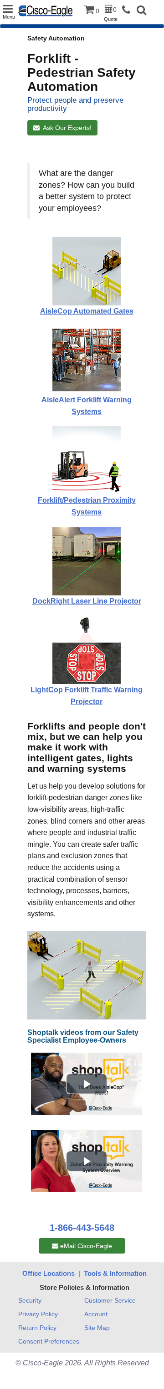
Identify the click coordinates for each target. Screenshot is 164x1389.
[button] (141, 11)
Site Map (97, 1327)
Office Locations (48, 1273)
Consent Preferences (48, 1341)
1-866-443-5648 (82, 1228)
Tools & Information (115, 1273)
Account (96, 1314)
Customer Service (110, 1300)
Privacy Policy (38, 1314)
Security (29, 1300)
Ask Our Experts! (66, 127)
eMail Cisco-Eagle (85, 1245)
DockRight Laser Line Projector (86, 601)
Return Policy (37, 1327)
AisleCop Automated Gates (86, 311)
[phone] (128, 10)
